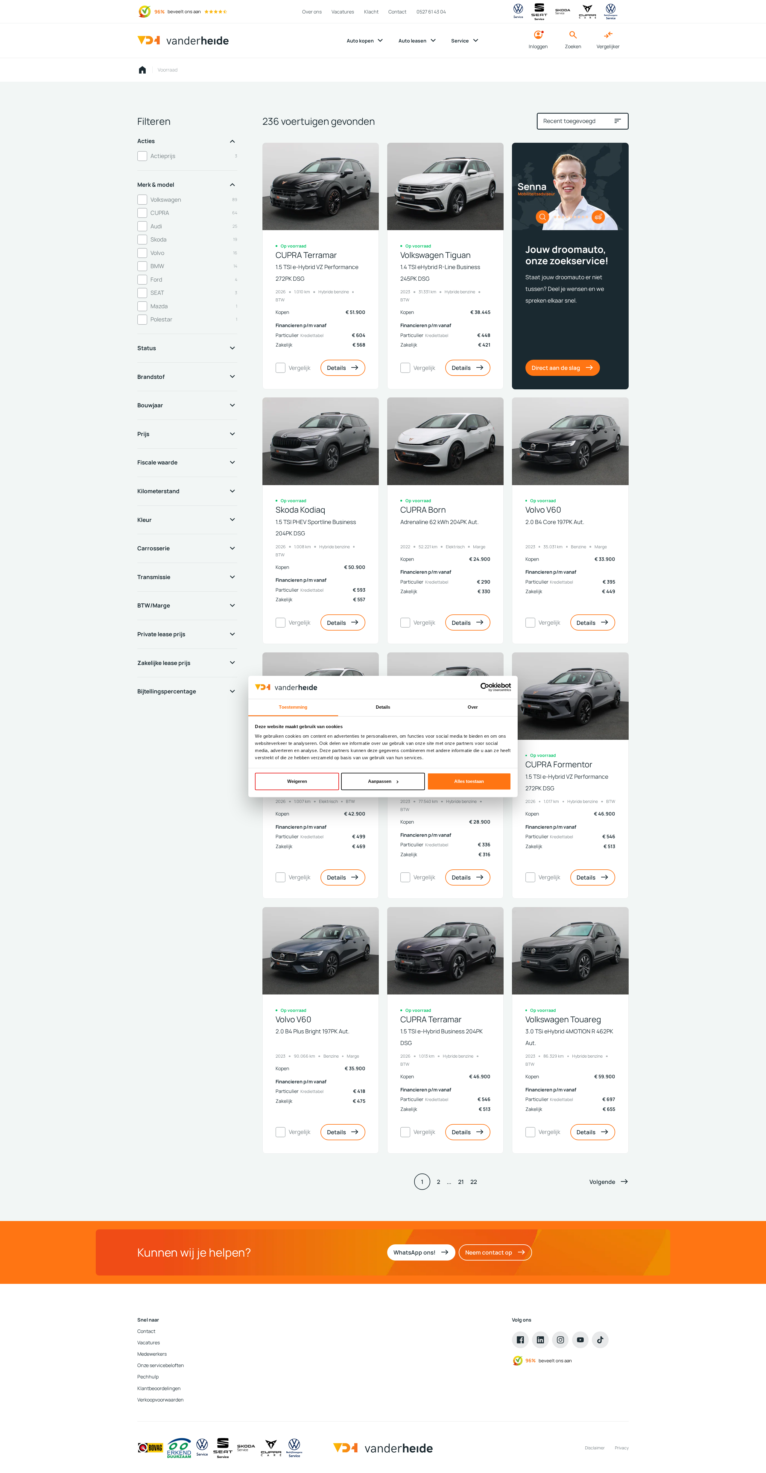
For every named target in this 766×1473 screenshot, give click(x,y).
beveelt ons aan (184, 11)
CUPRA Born (423, 509)
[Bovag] (150, 1448)
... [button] (449, 1182)
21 (461, 1182)
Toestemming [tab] (293, 707)
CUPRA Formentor (558, 764)
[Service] (202, 1448)
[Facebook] (520, 1339)
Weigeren (297, 781)
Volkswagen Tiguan (435, 255)
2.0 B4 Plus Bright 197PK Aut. (312, 1031)
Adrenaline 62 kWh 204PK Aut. (439, 522)
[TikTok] (600, 1339)
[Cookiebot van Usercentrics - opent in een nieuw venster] (485, 687)
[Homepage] (142, 70)
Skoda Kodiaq (300, 509)
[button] (609, 1181)
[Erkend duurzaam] (179, 1448)
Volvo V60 (543, 509)
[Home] (183, 40)
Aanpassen (379, 781)
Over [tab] (473, 707)
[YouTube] (580, 1339)
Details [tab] (383, 707)
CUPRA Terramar (306, 255)
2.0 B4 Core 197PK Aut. (554, 522)
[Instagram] (560, 1339)
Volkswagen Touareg (563, 1019)
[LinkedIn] (540, 1339)
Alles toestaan (469, 781)
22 (473, 1182)
